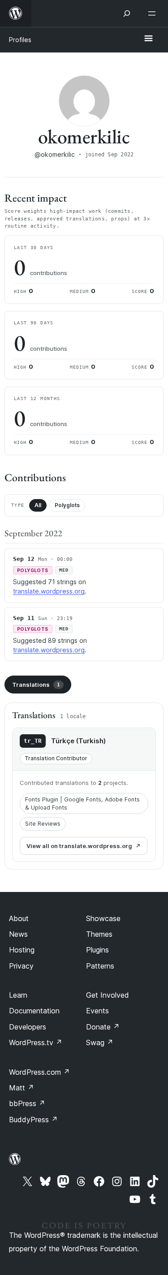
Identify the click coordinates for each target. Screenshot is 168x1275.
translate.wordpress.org (49, 591)
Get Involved (107, 995)
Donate (103, 1026)
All (37, 505)
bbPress (27, 1103)
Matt (21, 1087)
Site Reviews (42, 823)
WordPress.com (39, 1072)
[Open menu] (153, 13)
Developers (27, 1026)
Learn (18, 995)
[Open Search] (126, 13)
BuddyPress (33, 1119)
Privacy (21, 965)
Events (97, 1010)
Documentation (34, 1010)
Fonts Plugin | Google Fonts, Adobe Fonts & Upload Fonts (82, 803)
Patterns (100, 965)
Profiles (20, 39)
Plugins (97, 949)
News (18, 934)
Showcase (103, 918)
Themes (99, 934)
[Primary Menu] (148, 39)
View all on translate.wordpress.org (79, 845)
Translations (36, 684)
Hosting (21, 949)
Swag (99, 1042)
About (19, 918)
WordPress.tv (35, 1042)
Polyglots (67, 505)
